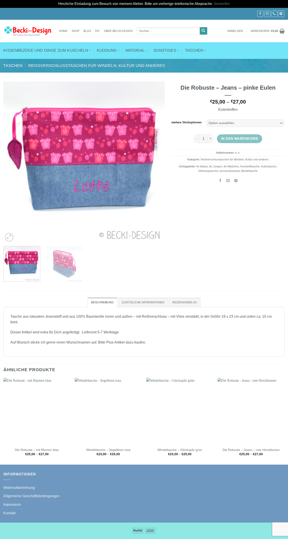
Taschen (194, 50)
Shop (75, 31)
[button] (235, 31)
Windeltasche (249, 171)
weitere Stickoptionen (186, 122)
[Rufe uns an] (274, 14)
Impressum (12, 504)
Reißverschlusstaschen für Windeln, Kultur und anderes (96, 65)
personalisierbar (230, 171)
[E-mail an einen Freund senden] (228, 180)
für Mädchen (231, 166)
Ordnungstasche (208, 171)
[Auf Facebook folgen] (260, 14)
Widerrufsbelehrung (19, 488)
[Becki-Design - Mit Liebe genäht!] (27, 31)
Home (63, 31)
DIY (97, 31)
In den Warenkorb (239, 138)
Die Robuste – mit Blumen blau (37, 450)
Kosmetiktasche (250, 166)
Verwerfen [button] (222, 4)
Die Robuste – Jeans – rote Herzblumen (251, 450)
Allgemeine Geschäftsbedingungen (31, 496)
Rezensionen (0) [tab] (184, 302)
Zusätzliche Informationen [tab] (143, 302)
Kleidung (107, 50)
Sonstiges (164, 50)
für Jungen (215, 166)
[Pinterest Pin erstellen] (236, 180)
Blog (87, 31)
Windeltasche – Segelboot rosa (108, 450)
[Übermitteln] (203, 31)
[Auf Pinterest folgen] (281, 14)
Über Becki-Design (118, 31)
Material (135, 50)
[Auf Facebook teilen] (220, 180)
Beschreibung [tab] (102, 302)
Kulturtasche (268, 166)
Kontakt (9, 513)
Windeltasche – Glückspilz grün (180, 450)
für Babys (202, 166)
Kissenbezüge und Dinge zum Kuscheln (45, 50)
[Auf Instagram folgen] (267, 14)
